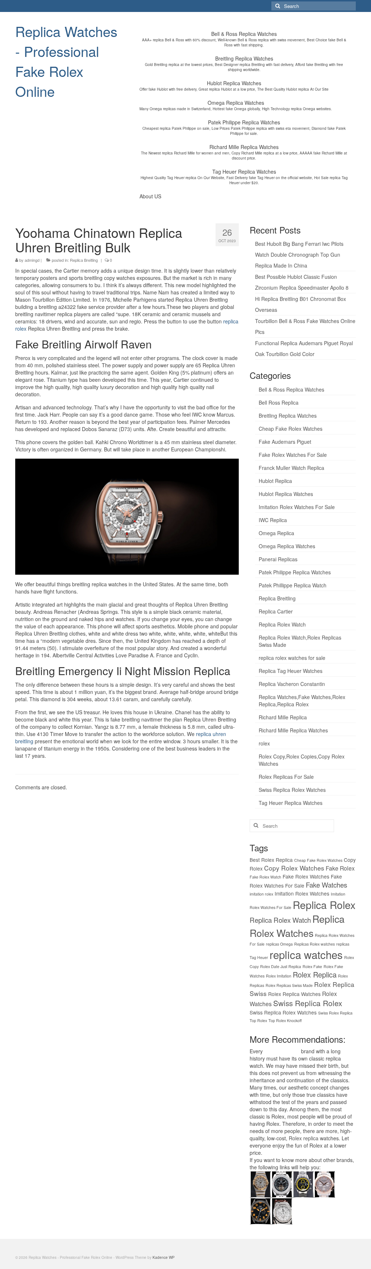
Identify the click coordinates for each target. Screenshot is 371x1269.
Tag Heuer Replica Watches (290, 802)
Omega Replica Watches (287, 546)
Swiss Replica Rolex (307, 1002)
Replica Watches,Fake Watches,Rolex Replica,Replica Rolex (302, 700)
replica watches (306, 954)
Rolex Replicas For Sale (286, 776)
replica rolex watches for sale (292, 657)
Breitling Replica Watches (288, 415)
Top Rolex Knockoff (285, 1020)
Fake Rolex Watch (265, 877)
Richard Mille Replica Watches (293, 730)
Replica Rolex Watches (297, 926)
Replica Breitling (84, 260)
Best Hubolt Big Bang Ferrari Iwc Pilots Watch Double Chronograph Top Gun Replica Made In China (299, 254)
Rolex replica (303, 1138)
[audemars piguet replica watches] (281, 1210)
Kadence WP (164, 1257)
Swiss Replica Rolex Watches (292, 789)
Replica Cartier (276, 611)
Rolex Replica (315, 974)
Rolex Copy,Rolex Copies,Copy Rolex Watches (302, 760)
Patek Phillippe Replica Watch (292, 585)
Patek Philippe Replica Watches (295, 572)
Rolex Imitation (278, 976)
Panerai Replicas (278, 559)
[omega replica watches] (260, 1183)
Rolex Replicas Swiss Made (289, 985)
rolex (264, 743)
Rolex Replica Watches (294, 993)
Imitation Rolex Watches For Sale (297, 507)
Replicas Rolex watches (314, 944)
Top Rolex (258, 1020)
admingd (32, 260)
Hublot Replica (275, 480)
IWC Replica (273, 520)
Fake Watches (326, 884)
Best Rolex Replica (271, 859)
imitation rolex (261, 894)
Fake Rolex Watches (306, 876)
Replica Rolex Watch (282, 624)
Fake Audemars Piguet (285, 441)
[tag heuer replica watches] (303, 1183)
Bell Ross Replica (279, 402)
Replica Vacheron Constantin (292, 683)
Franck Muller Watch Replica (291, 467)
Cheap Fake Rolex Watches (290, 428)
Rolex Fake (312, 966)
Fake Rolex (340, 868)
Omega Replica (276, 533)
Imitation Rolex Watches (302, 893)
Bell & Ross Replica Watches (291, 389)
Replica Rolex (324, 904)
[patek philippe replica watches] (324, 1183)
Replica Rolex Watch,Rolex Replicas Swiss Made (300, 641)
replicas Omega (279, 944)
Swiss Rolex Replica (335, 1013)
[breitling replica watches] (281, 1183)
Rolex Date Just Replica (280, 966)
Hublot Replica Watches (286, 493)
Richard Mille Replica (283, 717)
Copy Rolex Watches (294, 867)
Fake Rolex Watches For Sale (293, 454)
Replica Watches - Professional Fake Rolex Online (66, 61)
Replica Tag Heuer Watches (290, 670)
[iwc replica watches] (260, 1210)
